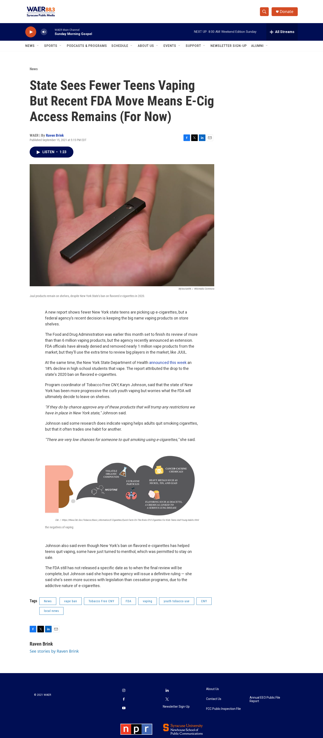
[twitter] (167, 699)
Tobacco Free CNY (101, 601)
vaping (147, 601)
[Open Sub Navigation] (38, 46)
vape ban (70, 601)
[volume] (44, 32)
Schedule (119, 46)
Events (169, 46)
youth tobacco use (177, 601)
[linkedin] (167, 690)
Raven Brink (55, 135)
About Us (146, 46)
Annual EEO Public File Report (265, 699)
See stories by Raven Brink (54, 651)
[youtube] (123, 708)
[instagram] (123, 690)
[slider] (51, 31)
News (30, 46)
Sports (50, 46)
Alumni (257, 46)
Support (193, 46)
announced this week (168, 362)
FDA (128, 601)
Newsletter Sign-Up (228, 46)
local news (51, 611)
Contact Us (213, 699)
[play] (30, 32)
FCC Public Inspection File (223, 708)
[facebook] (123, 699)
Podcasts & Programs (87, 46)
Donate (286, 11)
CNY (204, 601)
